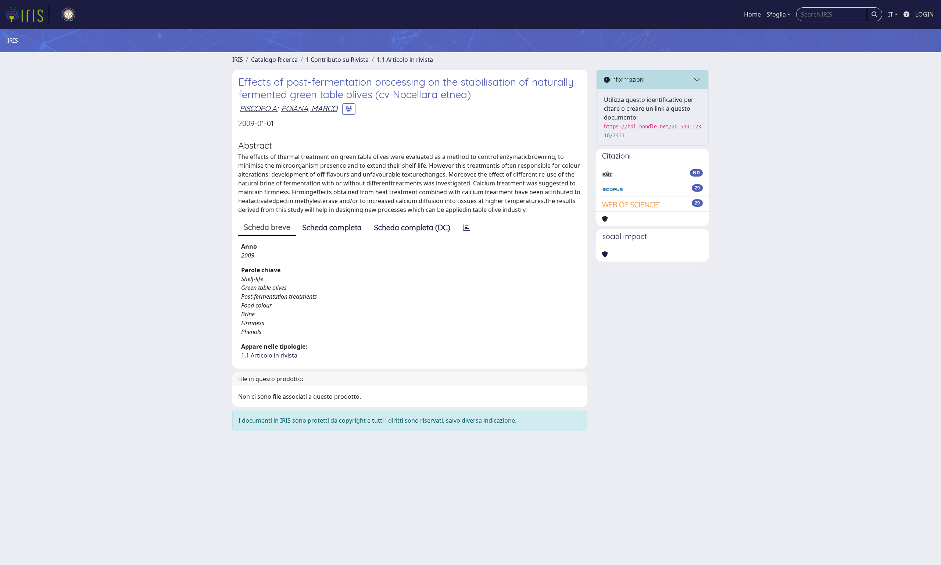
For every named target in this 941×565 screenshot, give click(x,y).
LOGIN (924, 14)
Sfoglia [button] (776, 14)
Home (752, 14)
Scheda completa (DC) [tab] (412, 227)
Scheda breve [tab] (267, 227)
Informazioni (627, 79)
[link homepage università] (68, 14)
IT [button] (890, 14)
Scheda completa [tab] (332, 227)
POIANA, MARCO (309, 108)
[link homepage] (26, 14)
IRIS (237, 60)
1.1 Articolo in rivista (405, 60)
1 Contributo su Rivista (337, 60)
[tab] (466, 227)
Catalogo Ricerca (274, 60)
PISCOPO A (258, 108)
